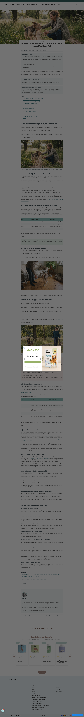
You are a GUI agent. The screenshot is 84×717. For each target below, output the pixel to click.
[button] (2, 710)
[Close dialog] (24, 347)
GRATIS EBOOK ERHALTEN (32, 362)
